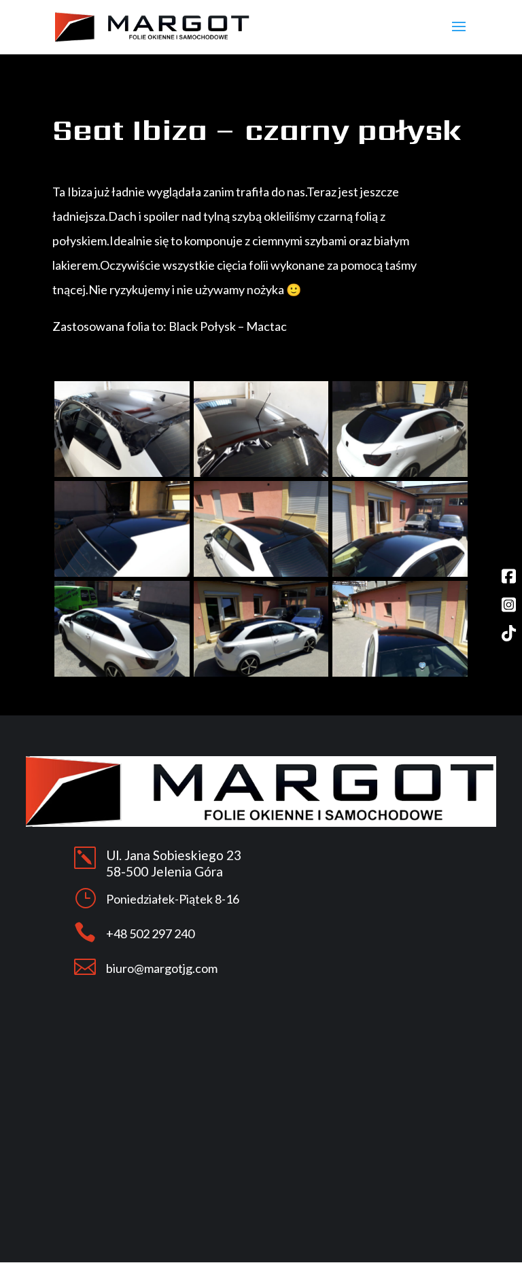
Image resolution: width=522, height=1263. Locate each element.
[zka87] (400, 473)
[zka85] (122, 473)
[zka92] (261, 672)
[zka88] (122, 573)
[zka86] (261, 473)
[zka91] (122, 672)
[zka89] (261, 573)
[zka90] (400, 573)
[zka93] (400, 672)
